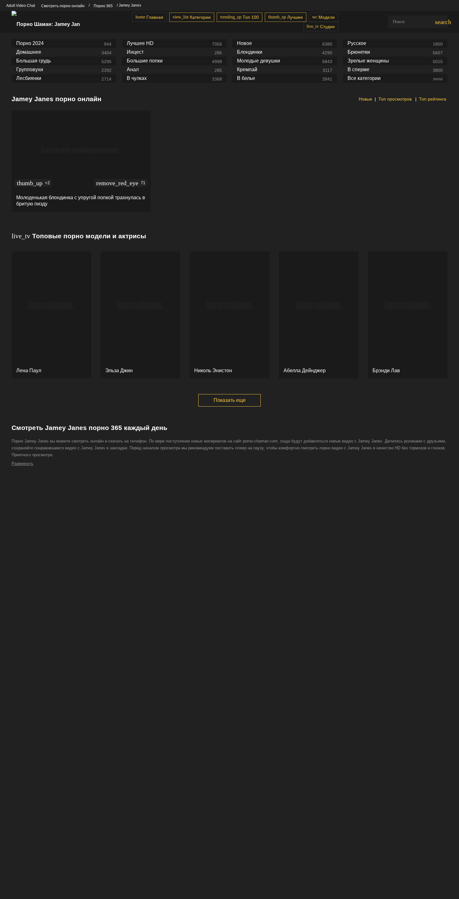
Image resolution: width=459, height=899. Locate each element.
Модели (323, 17)
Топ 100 (239, 17)
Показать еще (230, 400)
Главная (149, 17)
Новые (364, 98)
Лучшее (285, 17)
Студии (321, 26)
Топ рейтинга (432, 98)
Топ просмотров (395, 98)
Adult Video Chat (20, 5)
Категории (192, 17)
